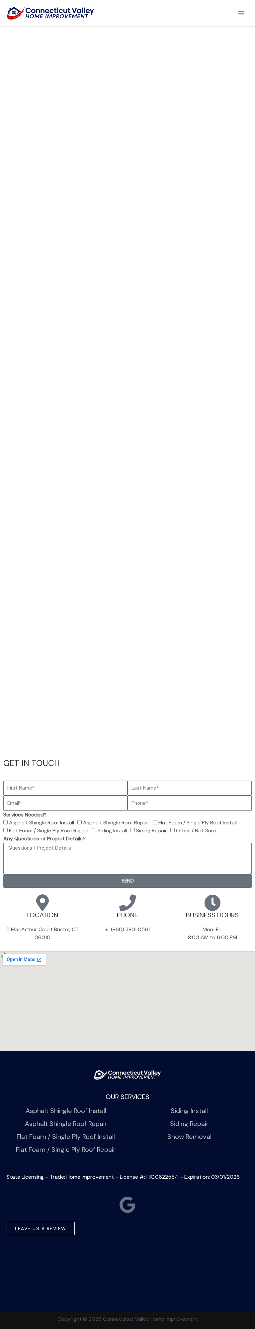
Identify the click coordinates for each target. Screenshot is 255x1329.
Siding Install (112, 830)
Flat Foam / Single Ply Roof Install (197, 822)
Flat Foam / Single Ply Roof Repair (49, 830)
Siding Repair (151, 830)
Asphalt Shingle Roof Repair (116, 822)
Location (42, 915)
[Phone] (127, 902)
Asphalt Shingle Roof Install (41, 822)
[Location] (42, 902)
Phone (127, 915)
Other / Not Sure (196, 830)
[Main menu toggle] (241, 13)
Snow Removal (189, 1136)
